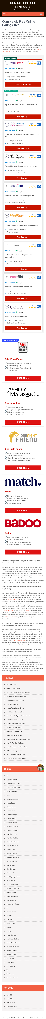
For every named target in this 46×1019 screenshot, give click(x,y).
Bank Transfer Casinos (14, 783)
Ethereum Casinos (12, 830)
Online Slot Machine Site (14, 731)
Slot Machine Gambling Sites (15, 712)
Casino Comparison (12, 799)
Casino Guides (11, 803)
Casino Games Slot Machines (16, 723)
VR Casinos (10, 974)
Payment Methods (12, 896)
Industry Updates (12, 853)
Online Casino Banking (13, 688)
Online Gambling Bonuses (14, 751)
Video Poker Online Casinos (15, 700)
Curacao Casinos (12, 822)
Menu (5, 14)
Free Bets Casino (12, 685)
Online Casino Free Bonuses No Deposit (19, 739)
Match (8, 492)
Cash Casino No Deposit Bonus (16, 758)
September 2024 (12, 1006)
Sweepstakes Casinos (13, 943)
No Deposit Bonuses (13, 888)
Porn (8, 908)
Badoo (8, 533)
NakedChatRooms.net (18, 640)
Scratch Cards (11, 923)
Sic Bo (9, 931)
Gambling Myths (12, 834)
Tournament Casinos (13, 947)
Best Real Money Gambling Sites (17, 747)
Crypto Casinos (11, 818)
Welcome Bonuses (12, 978)
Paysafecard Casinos (13, 904)
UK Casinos (10, 958)
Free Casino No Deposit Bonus (16, 755)
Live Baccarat (11, 865)
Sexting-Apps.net (13, 599)
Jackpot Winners (12, 861)
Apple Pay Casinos (12, 780)
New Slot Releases (12, 884)
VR (7, 970)
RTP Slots (10, 919)
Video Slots (10, 962)
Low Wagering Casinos (13, 877)
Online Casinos (11, 892)
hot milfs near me (10, 617)
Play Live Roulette (12, 704)
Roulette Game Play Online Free (16, 696)
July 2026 (9, 995)
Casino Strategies (12, 815)
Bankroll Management (13, 787)
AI (7, 776)
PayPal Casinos (11, 900)
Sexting (9, 927)
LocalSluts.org (8, 610)
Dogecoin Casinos (12, 826)
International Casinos (13, 857)
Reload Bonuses (12, 912)
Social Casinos (11, 935)
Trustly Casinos (11, 954)
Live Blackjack (11, 869)
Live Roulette (11, 873)
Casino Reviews (11, 807)
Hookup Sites (11, 849)
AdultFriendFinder (14, 359)
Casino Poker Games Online (15, 708)
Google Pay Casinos (13, 842)
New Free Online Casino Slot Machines (18, 692)
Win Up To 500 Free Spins (15, 727)
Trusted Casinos (12, 950)
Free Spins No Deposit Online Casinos (18, 716)
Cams (8, 795)
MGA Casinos (11, 881)
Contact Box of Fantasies (23, 5)
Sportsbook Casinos (13, 939)
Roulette (9, 915)
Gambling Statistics (13, 838)
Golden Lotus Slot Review (14, 735)
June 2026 (10, 999)
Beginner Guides (12, 791)
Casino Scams (11, 811)
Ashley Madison (13, 403)
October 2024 (11, 1003)
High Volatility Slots (12, 846)
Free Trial (23, 378)
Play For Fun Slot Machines (15, 743)
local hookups (37, 576)
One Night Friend (13, 449)
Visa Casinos (11, 966)
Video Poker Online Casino (15, 720)
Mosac (28, 610)
